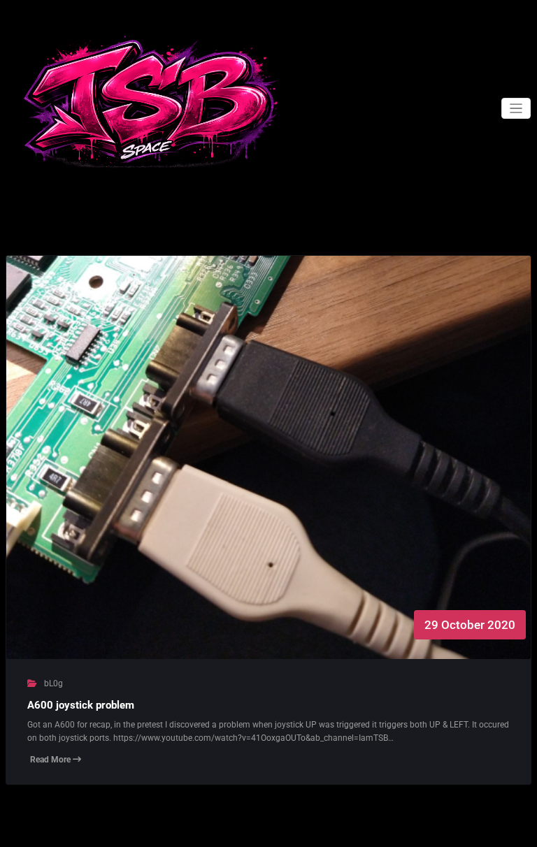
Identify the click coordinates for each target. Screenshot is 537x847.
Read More (51, 760)
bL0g (53, 683)
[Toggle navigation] (516, 109)
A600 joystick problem (80, 705)
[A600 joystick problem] (269, 472)
